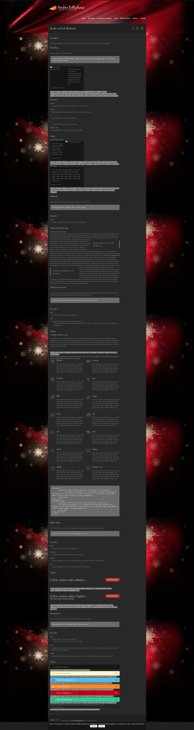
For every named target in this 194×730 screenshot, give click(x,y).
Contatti (143, 18)
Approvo (93, 726)
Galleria (135, 18)
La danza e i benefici (104, 18)
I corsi (116, 18)
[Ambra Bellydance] (55, 721)
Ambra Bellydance (78, 721)
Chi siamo (91, 18)
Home (84, 18)
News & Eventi (125, 18)
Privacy (102, 726)
